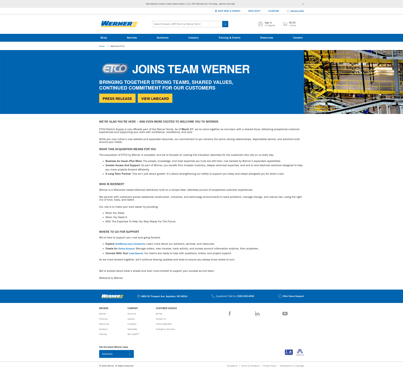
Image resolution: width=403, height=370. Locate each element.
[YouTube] (285, 313)
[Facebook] (229, 313)
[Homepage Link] (119, 24)
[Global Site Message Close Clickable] (303, 4)
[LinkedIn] (257, 313)
